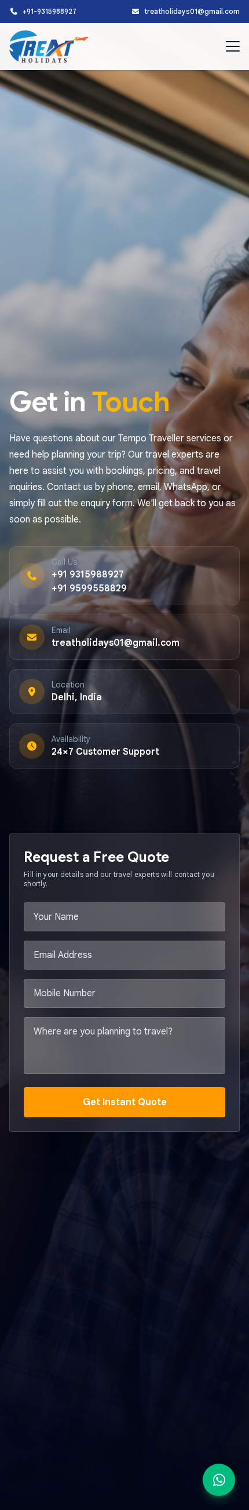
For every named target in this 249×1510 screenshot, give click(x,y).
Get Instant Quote (125, 1102)
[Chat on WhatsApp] (219, 1480)
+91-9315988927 (49, 11)
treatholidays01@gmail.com (192, 11)
